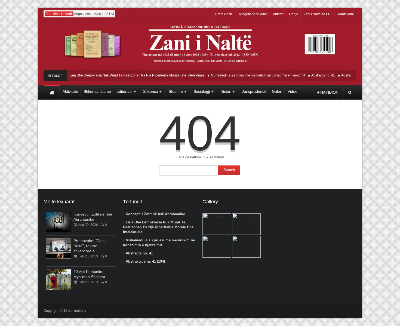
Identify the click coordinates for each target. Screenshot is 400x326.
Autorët (278, 14)
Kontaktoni (346, 14)
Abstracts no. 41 (319, 75)
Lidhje (293, 14)
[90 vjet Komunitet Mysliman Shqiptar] (58, 279)
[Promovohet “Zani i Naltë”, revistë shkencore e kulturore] (58, 248)
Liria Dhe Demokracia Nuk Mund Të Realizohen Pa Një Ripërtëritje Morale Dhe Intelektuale (133, 75)
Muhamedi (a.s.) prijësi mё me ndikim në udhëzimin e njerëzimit (254, 75)
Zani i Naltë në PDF (318, 14)
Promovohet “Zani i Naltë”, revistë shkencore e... (89, 245)
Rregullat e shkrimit (253, 14)
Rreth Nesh (223, 14)
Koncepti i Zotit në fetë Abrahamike (155, 214)
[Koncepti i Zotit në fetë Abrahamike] (58, 222)
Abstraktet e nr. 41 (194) (145, 261)
